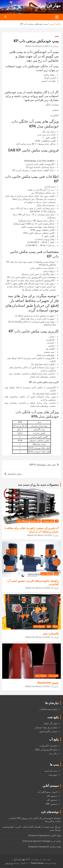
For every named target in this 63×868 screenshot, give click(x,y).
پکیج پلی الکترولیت (48, 745)
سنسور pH (52, 796)
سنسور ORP (51, 804)
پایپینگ (55, 626)
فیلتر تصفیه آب (47, 521)
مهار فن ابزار (49, 5)
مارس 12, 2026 (52, 686)
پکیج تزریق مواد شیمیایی (45, 727)
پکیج (48, 626)
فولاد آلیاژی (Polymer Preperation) (44, 835)
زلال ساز (53, 753)
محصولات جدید (22, 521)
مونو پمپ (52, 774)
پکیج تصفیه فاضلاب (48, 709)
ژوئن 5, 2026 (53, 535)
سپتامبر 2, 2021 (52, 46)
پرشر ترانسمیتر (14, 473)
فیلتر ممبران (35, 521)
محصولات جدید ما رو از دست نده (38, 484)
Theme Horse (37, 863)
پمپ (57, 36)
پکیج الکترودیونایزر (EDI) (46, 749)
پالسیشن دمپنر (51, 633)
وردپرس (9, 863)
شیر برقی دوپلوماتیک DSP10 (42, 464)
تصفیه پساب (53, 676)
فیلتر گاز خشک (50, 723)
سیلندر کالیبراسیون (48, 731)
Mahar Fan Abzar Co (34, 46)
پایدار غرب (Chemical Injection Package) (42, 841)
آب (57, 521)
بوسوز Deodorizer (48, 682)
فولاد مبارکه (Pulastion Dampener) (44, 846)
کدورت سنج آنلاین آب (47, 792)
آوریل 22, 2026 (52, 588)
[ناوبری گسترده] (57, 17)
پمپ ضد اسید (50, 770)
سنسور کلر (52, 800)
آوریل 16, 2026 (52, 637)
